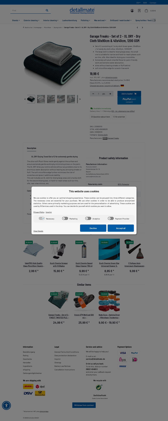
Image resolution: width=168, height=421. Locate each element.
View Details (38, 231)
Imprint (49, 212)
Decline (93, 228)
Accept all (120, 228)
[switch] (42, 218)
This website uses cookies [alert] (84, 191)
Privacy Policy (38, 212)
